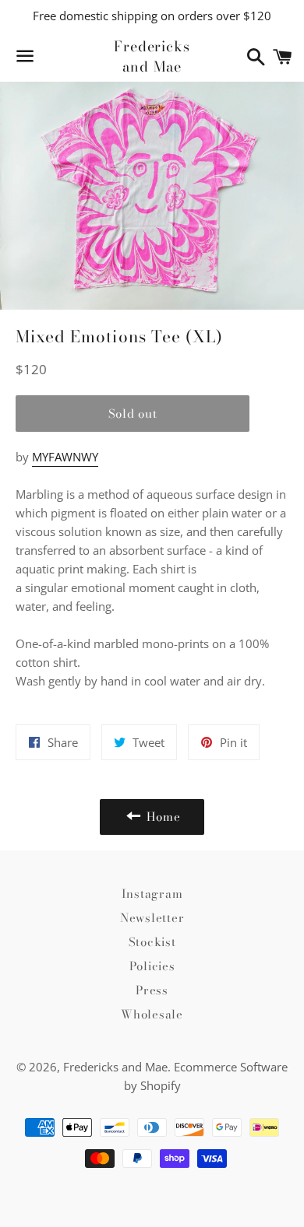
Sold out (132, 413)
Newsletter (152, 918)
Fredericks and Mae (152, 56)
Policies (152, 966)
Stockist (152, 942)
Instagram (152, 894)
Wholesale (152, 1014)
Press (152, 990)
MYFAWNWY (65, 457)
